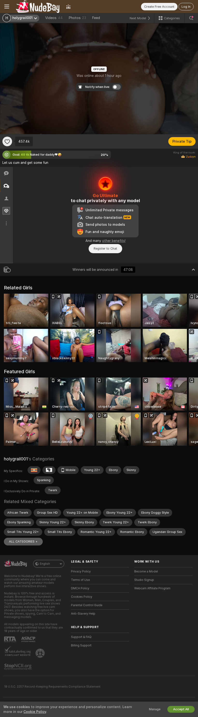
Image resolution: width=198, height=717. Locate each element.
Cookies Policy (81, 596)
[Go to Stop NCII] (18, 667)
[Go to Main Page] (38, 6)
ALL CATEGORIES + (23, 541)
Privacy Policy (81, 571)
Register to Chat (105, 248)
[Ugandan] (34, 470)
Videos (54, 18)
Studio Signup (144, 580)
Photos (77, 18)
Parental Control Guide (86, 605)
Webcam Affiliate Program (152, 588)
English (45, 563)
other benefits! (114, 241)
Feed (96, 18)
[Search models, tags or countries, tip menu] (191, 18)
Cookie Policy (34, 712)
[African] (49, 470)
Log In (186, 6)
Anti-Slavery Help (83, 613)
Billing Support (81, 645)
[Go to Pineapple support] (40, 653)
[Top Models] (68, 6)
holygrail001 (16, 458)
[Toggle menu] (7, 6)
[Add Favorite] (7, 141)
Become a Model (146, 571)
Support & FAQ (81, 637)
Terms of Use (80, 580)
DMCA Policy (80, 588)
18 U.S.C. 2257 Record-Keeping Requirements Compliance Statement (52, 686)
